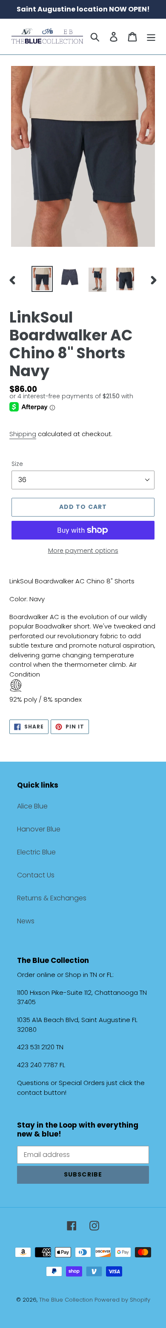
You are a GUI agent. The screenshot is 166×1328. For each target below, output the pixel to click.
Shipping (22, 433)
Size (17, 464)
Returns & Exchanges (51, 898)
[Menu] (151, 36)
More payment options (83, 550)
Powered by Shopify (122, 1300)
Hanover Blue (38, 829)
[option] (42, 279)
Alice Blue (32, 806)
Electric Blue (36, 852)
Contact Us (35, 875)
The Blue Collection (66, 1300)
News (25, 921)
